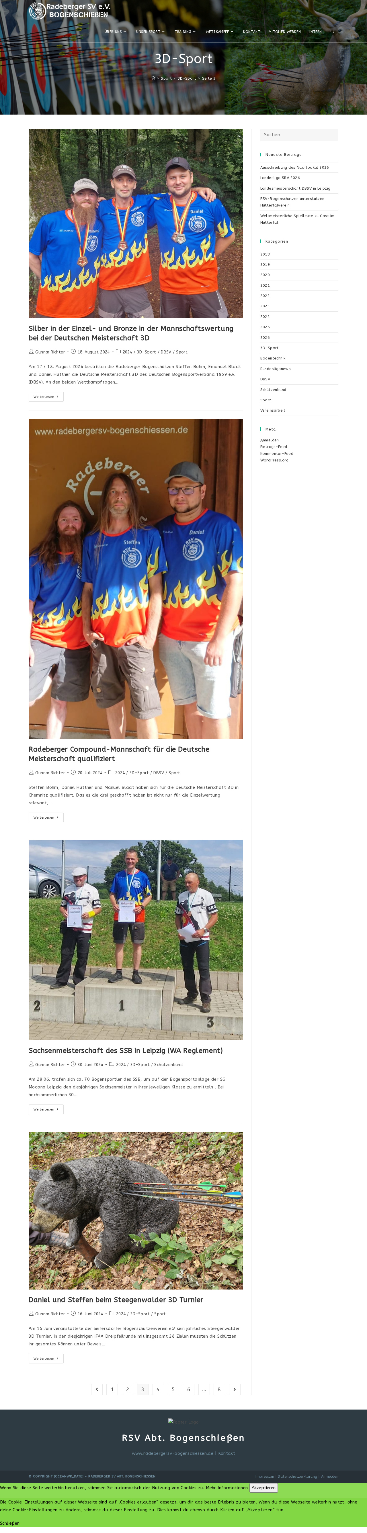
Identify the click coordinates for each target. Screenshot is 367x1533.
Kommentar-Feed (277, 453)
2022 (265, 296)
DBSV (166, 352)
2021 (265, 285)
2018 (265, 254)
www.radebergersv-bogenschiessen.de (173, 1453)
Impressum (264, 1477)
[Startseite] (153, 78)
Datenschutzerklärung (297, 1477)
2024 (127, 352)
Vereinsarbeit (273, 410)
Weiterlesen (49, 398)
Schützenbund (168, 1064)
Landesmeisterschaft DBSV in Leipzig (295, 188)
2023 (265, 306)
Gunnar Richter (50, 352)
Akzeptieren (264, 1487)
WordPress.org (274, 460)
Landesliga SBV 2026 (280, 178)
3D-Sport (146, 352)
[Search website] (332, 31)
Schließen (10, 1523)
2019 (265, 264)
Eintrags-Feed (273, 447)
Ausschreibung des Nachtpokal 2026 (294, 167)
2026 (265, 337)
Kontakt (226, 1453)
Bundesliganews (275, 369)
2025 (265, 327)
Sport (182, 352)
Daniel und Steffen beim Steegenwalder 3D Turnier (116, 1300)
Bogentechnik (273, 358)
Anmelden (269, 440)
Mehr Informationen (227, 1487)
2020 (265, 275)
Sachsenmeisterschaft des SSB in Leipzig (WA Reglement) (126, 1051)
